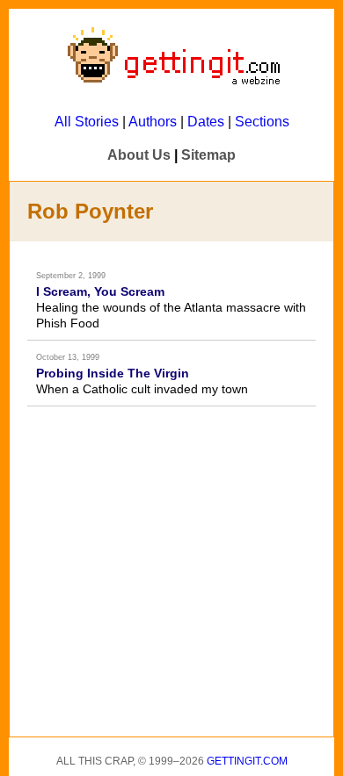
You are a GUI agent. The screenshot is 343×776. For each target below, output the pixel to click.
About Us (139, 154)
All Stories (87, 121)
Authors (152, 121)
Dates (205, 121)
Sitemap (208, 154)
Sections (262, 121)
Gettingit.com (247, 761)
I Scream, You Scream (100, 291)
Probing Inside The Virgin (112, 373)
